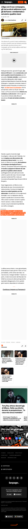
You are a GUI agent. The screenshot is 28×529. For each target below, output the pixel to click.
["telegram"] (20, 438)
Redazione (3, 457)
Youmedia (3, 452)
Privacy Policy (18, 452)
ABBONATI (20, 2)
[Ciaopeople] (14, 525)
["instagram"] (6, 438)
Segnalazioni (10, 452)
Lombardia (18, 342)
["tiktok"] (2, 438)
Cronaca (13, 342)
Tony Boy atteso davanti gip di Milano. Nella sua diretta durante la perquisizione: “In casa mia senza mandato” (13, 409)
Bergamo (8, 342)
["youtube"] (9, 438)
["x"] (13, 438)
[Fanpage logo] (8, 2)
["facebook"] (16, 438)
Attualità (3, 342)
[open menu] (1, 2)
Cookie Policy (4, 455)
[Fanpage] (14, 483)
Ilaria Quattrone (12, 20)
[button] (25, 20)
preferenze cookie (12, 457)
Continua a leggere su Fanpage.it (14, 289)
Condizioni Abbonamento (15, 455)
